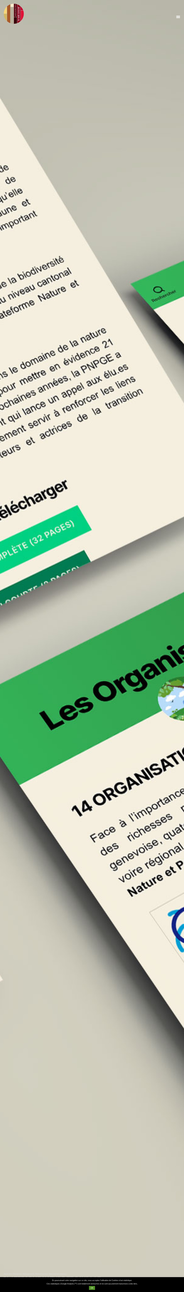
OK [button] (92, 1288)
